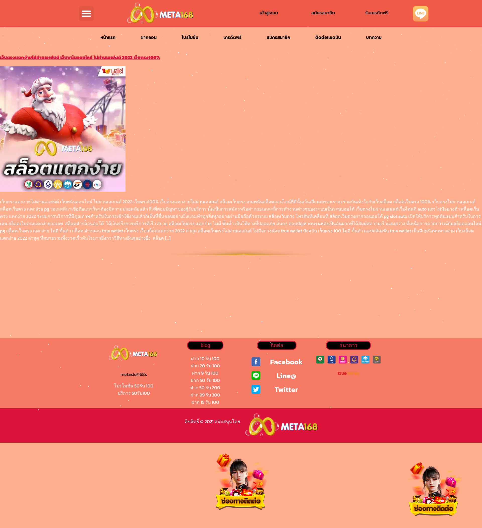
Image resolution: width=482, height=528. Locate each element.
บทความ (374, 37)
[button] (86, 13)
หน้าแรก (107, 37)
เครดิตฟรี (232, 37)
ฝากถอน (149, 37)
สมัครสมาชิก (278, 37)
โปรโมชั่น (190, 37)
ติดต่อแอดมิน (328, 37)
